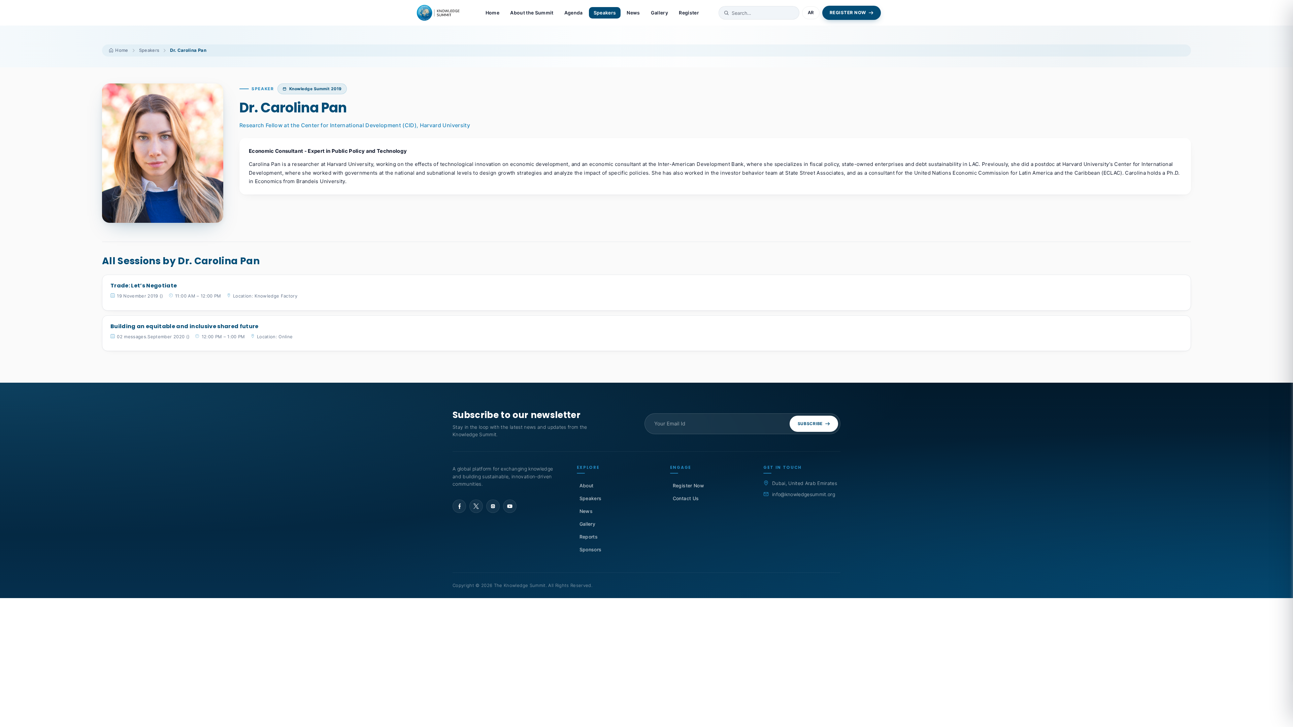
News (633, 12)
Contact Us (686, 498)
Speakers (605, 12)
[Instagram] (493, 506)
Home (492, 12)
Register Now (688, 485)
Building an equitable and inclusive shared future (184, 326)
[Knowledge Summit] (439, 13)
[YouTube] (510, 506)
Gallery (659, 12)
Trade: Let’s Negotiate (143, 285)
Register (689, 12)
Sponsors (590, 549)
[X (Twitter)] (476, 506)
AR (811, 12)
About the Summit (531, 12)
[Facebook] (459, 506)
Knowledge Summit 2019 (315, 88)
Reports (588, 537)
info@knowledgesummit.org (803, 494)
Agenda (573, 12)
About (586, 485)
